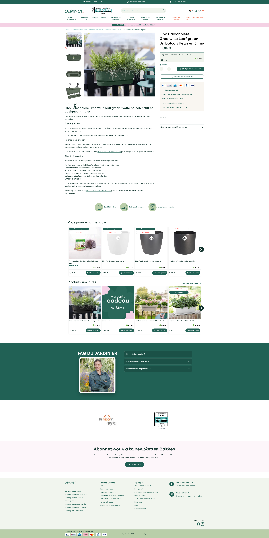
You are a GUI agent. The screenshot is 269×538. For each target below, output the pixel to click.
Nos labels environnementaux (146, 492)
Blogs (136, 505)
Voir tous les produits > (191, 283)
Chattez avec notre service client (189, 496)
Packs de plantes (176, 19)
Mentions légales (106, 502)
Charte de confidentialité (110, 505)
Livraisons (138, 502)
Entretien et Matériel (160, 19)
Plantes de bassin (145, 19)
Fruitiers (103, 18)
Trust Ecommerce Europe (144, 499)
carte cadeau (107, 321)
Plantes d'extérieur (71, 19)
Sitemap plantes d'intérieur (75, 507)
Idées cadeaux (140, 508)
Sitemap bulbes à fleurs (74, 498)
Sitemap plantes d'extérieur (76, 494)
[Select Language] (191, 11)
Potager (95, 18)
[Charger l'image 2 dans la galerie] (73, 40)
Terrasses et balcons (115, 19)
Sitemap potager (71, 501)
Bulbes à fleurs (84, 19)
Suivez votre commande (185, 486)
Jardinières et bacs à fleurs (113, 30)
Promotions (198, 18)
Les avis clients (140, 495)
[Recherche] (164, 10)
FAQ (101, 486)
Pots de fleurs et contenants (94, 30)
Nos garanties (139, 489)
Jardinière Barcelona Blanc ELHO (181, 321)
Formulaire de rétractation (110, 499)
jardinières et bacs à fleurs (109, 151)
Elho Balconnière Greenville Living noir (84, 321)
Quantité (163, 65)
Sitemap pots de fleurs (74, 511)
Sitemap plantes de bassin (75, 504)
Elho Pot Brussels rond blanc (113, 261)
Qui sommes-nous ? (142, 486)
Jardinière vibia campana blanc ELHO (149, 321)
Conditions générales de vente (112, 495)
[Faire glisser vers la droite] (75, 105)
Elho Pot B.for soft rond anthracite (182, 261)
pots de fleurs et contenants (98, 190)
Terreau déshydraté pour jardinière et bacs (83, 262)
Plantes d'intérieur (131, 19)
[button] (117, 10)
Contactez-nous (106, 489)
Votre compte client (108, 492)
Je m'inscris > (134, 464)
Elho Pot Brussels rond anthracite (148, 261)
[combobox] (143, 10)
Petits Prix (187, 19)
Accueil (67, 30)
